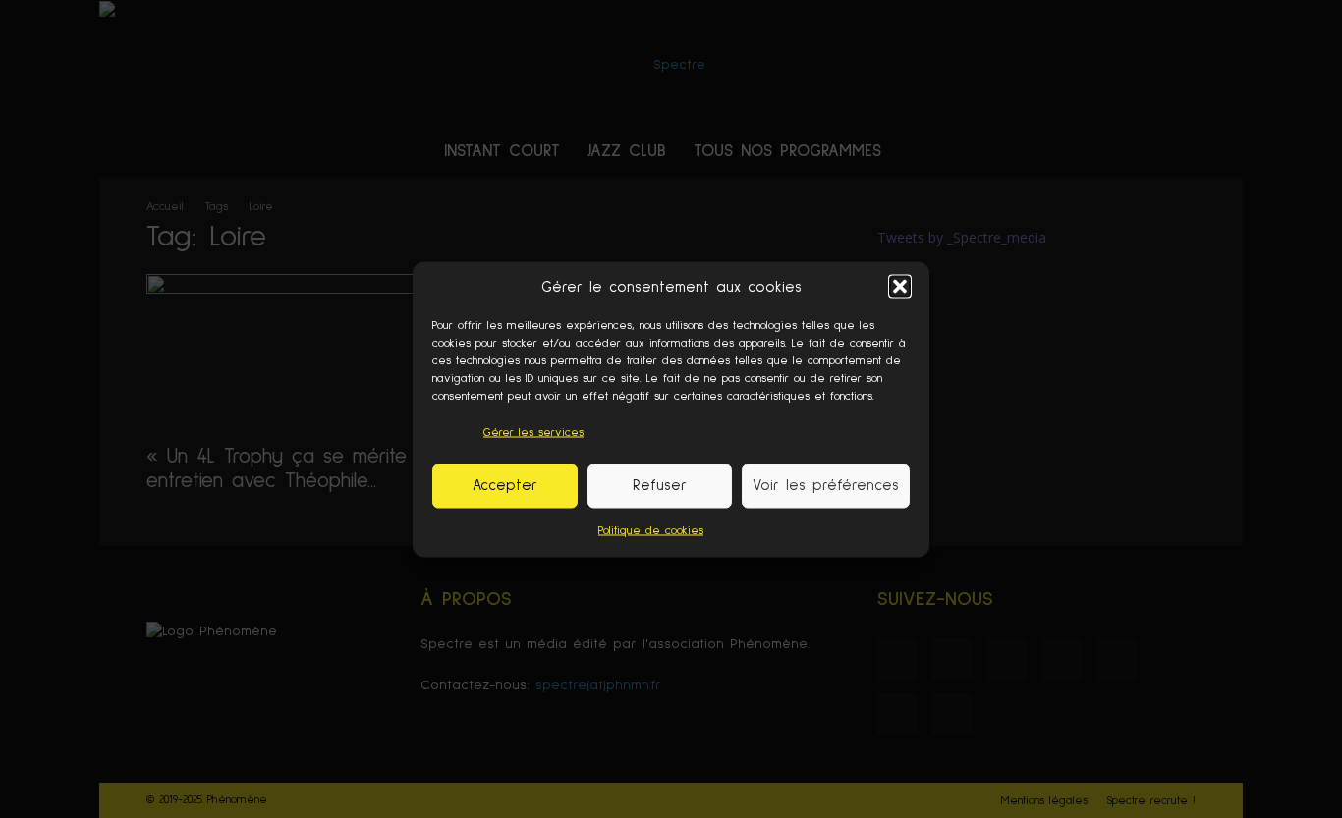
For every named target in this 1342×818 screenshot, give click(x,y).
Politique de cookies (650, 530)
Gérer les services (533, 432)
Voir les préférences (826, 485)
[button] (900, 287)
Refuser (660, 485)
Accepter (505, 485)
